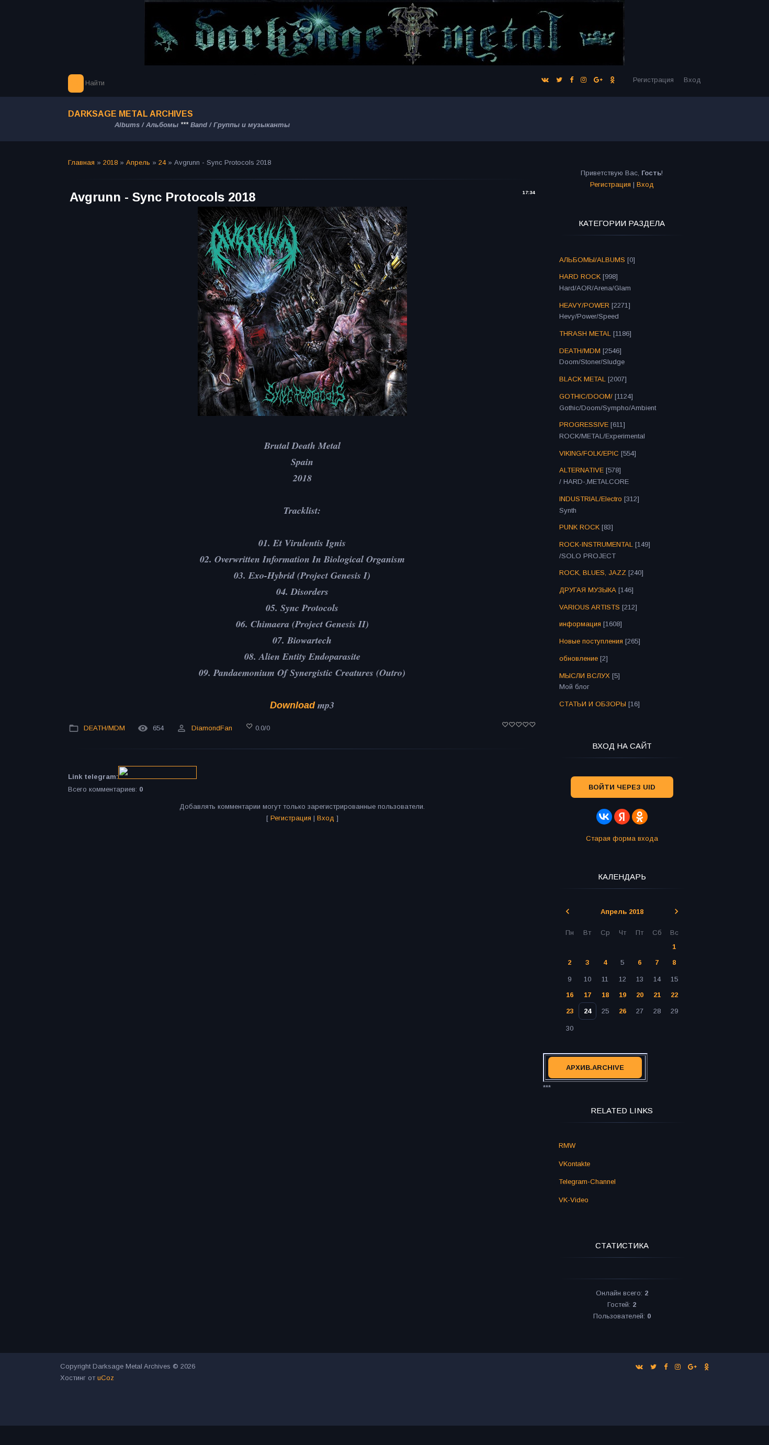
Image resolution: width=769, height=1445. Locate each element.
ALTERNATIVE (581, 470)
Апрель (138, 162)
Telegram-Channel (587, 1182)
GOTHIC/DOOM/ (586, 396)
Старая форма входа (622, 838)
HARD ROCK (580, 276)
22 (674, 995)
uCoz (105, 1378)
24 (162, 162)
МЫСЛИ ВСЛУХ (584, 676)
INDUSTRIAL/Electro (590, 499)
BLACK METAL (582, 379)
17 (587, 995)
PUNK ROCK (579, 527)
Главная (81, 162)
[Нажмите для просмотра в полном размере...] (302, 413)
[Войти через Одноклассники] (640, 817)
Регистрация (653, 80)
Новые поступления (591, 641)
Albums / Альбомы (146, 125)
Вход (692, 80)
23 (569, 1011)
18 (605, 995)
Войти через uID (622, 787)
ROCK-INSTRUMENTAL (596, 544)
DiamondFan (211, 728)
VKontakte (574, 1164)
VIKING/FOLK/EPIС (589, 453)
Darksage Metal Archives (130, 113)
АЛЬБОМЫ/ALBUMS (592, 260)
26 (622, 1011)
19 (622, 995)
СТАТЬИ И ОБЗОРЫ (592, 704)
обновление (578, 658)
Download (292, 705)
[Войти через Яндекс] (622, 817)
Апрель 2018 (622, 912)
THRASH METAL (585, 333)
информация (580, 624)
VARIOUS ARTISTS (589, 607)
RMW (567, 1145)
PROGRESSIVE (583, 424)
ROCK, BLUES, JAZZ (592, 573)
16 (569, 995)
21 (657, 995)
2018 (110, 162)
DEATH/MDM (104, 728)
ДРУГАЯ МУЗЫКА (587, 590)
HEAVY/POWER (584, 305)
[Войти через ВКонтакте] (604, 817)
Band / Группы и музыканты (240, 125)
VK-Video (574, 1200)
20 (639, 995)
